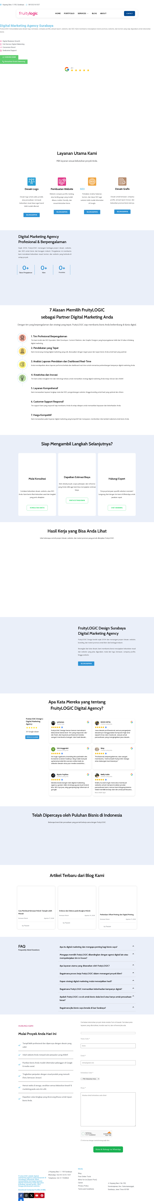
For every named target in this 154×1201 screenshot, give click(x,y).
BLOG (94, 13)
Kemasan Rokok (23, 948)
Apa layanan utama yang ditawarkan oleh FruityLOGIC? (85, 996)
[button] (97, 977)
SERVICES (82, 13)
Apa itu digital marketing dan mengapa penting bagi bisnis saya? (88, 977)
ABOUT (103, 13)
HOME (58, 13)
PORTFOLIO (69, 13)
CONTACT (129, 13)
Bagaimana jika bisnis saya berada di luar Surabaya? (83, 1038)
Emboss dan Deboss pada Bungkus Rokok (74, 941)
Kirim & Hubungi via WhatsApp (108, 1180)
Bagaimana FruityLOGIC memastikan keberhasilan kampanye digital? (91, 1019)
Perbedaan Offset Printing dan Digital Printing (117, 945)
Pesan (83, 1118)
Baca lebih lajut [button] (100, 823)
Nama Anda (85, 1069)
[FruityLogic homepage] (28, 13)
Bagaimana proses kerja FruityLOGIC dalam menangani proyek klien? (91, 1004)
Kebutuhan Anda (87, 1103)
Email (83, 1086)
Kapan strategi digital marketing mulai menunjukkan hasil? (86, 1011)
